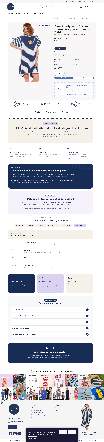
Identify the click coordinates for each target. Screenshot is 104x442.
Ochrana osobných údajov (38, 415)
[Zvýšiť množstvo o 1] (63, 74)
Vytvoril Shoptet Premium (80, 440)
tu (52, 434)
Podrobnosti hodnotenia (79, 34)
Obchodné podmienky (37, 410)
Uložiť (57, 81)
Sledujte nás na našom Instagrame (54, 371)
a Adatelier (92, 440)
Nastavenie (32, 438)
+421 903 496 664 (82, 94)
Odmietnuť (63, 432)
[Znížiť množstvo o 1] (55, 74)
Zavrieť (62, 81)
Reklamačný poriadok (37, 412)
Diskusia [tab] (65, 112)
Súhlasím (72, 432)
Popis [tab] (37, 112)
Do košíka (64, 78)
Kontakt (13, 427)
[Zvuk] (80, 1)
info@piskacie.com (17, 421)
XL (70, 56)
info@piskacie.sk (71, 94)
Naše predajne (58, 408)
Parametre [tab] (51, 112)
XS (56, 56)
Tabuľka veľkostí (60, 48)
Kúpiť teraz (84, 78)
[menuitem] (11, 13)
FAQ (32, 408)
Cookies (33, 417)
